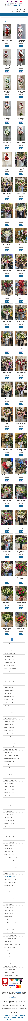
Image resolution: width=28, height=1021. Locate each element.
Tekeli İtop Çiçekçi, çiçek (10, 969)
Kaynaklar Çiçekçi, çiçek (10, 662)
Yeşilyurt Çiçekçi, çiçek (9, 792)
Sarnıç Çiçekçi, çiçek (9, 650)
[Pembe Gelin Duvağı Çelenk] (21, 133)
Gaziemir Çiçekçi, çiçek (9, 842)
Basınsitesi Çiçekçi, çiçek (10, 873)
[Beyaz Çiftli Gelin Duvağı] (7, 82)
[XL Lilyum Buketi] (7, 338)
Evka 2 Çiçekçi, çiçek (9, 904)
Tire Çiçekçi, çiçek (8, 817)
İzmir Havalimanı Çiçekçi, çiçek (11, 668)
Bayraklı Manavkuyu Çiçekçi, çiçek (12, 758)
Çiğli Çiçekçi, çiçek (8, 798)
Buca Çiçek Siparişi (11, 997)
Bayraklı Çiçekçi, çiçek (9, 777)
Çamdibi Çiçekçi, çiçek (9, 709)
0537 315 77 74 (20, 9)
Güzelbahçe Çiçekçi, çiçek (10, 839)
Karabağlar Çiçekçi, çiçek (10, 740)
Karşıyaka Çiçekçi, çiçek (10, 836)
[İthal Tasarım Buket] (7, 184)
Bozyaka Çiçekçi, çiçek (9, 727)
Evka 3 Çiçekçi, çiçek (9, 907)
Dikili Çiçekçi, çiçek (9, 864)
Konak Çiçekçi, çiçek (9, 829)
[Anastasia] (21, 389)
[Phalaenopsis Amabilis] (7, 440)
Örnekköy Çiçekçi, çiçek (10, 953)
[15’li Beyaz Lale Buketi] (7, 389)
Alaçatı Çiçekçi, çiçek (9, 687)
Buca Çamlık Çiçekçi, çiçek (10, 879)
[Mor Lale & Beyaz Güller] (21, 159)
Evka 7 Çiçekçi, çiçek (9, 919)
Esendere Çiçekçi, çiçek (10, 888)
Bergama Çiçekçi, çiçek (9, 674)
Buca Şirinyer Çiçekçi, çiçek (10, 780)
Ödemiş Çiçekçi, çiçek (9, 950)
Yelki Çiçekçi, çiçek (9, 693)
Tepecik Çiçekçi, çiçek (9, 972)
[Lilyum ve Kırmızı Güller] (21, 184)
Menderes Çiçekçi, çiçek (10, 826)
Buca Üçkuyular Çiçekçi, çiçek (11, 749)
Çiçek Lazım (18, 992)
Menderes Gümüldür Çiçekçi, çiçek (12, 926)
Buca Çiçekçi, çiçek (9, 851)
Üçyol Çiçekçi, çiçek (9, 733)
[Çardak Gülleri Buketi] (21, 414)
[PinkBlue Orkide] (21, 235)
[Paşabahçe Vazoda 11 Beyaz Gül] (7, 593)
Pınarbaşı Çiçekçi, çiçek (9, 786)
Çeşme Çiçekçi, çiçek (9, 848)
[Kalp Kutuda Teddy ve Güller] (7, 466)
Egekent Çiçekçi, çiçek (9, 885)
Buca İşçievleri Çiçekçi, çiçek (11, 746)
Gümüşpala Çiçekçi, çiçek (10, 929)
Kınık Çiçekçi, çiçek (9, 941)
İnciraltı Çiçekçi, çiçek (9, 764)
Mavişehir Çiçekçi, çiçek (10, 795)
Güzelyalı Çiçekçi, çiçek (9, 808)
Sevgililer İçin (18, 1019)
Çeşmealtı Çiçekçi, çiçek (10, 671)
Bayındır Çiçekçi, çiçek (9, 678)
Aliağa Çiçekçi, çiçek (9, 684)
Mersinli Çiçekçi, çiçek (9, 705)
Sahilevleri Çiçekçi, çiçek (10, 653)
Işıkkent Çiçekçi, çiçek (9, 699)
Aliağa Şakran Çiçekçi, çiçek (10, 966)
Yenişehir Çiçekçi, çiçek (9, 712)
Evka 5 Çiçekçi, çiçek (9, 913)
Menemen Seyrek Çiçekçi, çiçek (11, 963)
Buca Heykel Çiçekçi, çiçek (10, 752)
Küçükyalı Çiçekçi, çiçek (10, 724)
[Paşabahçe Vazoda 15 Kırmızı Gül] (21, 568)
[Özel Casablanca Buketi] (21, 338)
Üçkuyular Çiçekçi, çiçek (10, 767)
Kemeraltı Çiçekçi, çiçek (10, 789)
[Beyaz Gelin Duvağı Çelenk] (7, 133)
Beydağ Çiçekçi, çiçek (10, 876)
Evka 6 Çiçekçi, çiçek (9, 916)
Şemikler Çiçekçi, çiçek (9, 783)
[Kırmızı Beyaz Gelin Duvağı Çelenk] (21, 108)
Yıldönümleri (22, 1015)
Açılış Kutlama (6, 1015)
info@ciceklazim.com (19, 11)
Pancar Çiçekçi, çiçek (9, 656)
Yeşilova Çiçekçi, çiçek (9, 702)
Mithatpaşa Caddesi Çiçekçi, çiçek (12, 743)
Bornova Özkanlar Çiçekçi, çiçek (11, 755)
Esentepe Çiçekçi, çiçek (10, 891)
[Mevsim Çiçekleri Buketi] (7, 542)
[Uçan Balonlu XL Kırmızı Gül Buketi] (21, 287)
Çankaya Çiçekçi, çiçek (9, 715)
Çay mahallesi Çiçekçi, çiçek (10, 771)
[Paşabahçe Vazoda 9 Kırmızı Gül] (21, 593)
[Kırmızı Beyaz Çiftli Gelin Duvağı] (7, 57)
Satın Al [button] (7, 45)
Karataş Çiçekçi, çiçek (9, 730)
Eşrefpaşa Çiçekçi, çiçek (10, 898)
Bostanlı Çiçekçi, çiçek (9, 802)
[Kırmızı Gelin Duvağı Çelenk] (7, 159)
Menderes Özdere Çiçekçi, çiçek (11, 957)
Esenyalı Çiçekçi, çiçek (9, 895)
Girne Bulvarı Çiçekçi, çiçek (10, 922)
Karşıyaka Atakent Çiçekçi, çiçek (11, 857)
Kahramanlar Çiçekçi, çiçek (10, 718)
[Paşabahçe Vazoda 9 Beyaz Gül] (7, 619)
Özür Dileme (10, 1019)
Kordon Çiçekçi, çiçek (9, 659)
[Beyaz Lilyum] (21, 517)
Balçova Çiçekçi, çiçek (9, 761)
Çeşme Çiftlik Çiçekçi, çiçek (10, 882)
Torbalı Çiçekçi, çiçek (9, 814)
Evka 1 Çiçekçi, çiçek (9, 901)
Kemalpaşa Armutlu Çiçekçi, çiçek (12, 860)
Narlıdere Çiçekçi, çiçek (9, 820)
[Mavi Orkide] (21, 466)
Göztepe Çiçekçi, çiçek (9, 736)
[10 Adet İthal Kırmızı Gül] (21, 619)
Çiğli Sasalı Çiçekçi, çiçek (10, 960)
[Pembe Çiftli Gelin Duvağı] (21, 82)
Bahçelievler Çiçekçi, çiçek (10, 870)
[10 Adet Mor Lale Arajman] (21, 542)
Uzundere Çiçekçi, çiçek (10, 643)
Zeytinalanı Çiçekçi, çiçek (10, 690)
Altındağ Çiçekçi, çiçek (9, 774)
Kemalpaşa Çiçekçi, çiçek (10, 833)
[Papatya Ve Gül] (7, 568)
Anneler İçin (6, 1017)
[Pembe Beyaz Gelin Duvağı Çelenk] (7, 108)
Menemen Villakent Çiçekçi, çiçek (11, 975)
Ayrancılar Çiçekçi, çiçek (10, 681)
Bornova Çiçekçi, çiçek (9, 854)
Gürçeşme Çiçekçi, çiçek (10, 932)
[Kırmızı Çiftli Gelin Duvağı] (21, 57)
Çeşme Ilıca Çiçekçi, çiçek (10, 665)
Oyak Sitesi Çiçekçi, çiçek (10, 947)
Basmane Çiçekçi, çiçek (10, 721)
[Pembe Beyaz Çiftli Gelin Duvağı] (21, 31)
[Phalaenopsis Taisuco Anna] (21, 440)
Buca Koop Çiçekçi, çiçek (10, 647)
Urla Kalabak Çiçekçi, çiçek (10, 938)
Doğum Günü (14, 1017)
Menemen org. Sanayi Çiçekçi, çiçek (12, 944)
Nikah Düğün (21, 1017)
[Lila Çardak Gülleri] (7, 414)
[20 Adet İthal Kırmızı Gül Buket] (21, 312)
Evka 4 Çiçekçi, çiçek (9, 910)
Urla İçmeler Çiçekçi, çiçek (10, 935)
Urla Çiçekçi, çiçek (8, 811)
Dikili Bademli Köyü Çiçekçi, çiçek (11, 867)
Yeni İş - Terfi (14, 1015)
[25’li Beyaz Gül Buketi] (21, 210)
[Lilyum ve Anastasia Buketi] (7, 235)
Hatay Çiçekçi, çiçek (9, 805)
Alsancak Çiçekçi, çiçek (9, 845)
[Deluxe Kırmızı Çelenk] (7, 31)
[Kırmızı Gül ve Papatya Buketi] (21, 363)
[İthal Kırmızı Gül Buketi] (7, 287)
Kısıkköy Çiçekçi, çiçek (9, 696)
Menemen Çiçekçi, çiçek (10, 823)
